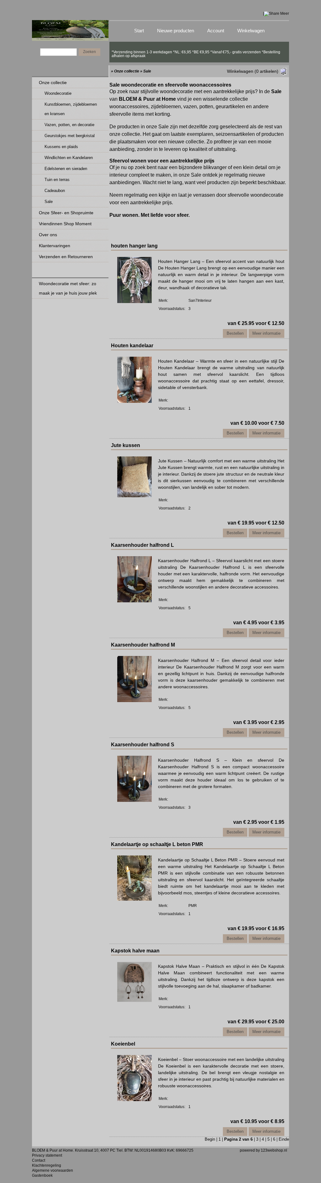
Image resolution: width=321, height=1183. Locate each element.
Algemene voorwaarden (52, 1170)
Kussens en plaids (61, 146)
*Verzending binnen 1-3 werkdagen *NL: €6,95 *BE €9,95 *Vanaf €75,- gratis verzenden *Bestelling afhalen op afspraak (196, 52)
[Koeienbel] (134, 1099)
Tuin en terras (57, 179)
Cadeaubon (55, 190)
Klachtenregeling (46, 1165)
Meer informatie (266, 333)
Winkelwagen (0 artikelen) (252, 71)
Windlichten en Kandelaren (69, 157)
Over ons (48, 234)
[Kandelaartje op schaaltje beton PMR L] (134, 899)
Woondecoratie (58, 93)
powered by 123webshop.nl (263, 1150)
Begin (210, 1139)
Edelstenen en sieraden (66, 168)
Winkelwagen (251, 30)
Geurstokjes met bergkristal (70, 135)
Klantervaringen (54, 245)
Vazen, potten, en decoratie (69, 124)
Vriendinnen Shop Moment (65, 223)
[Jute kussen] (134, 495)
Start (139, 30)
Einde (284, 1139)
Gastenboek (42, 1175)
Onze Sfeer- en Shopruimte (66, 212)
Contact (38, 1160)
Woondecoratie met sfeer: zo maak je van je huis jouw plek (68, 288)
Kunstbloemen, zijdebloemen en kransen (71, 109)
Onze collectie (53, 82)
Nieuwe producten (175, 30)
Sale (49, 201)
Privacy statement (47, 1155)
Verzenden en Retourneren (66, 256)
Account (215, 30)
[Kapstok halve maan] (134, 1000)
